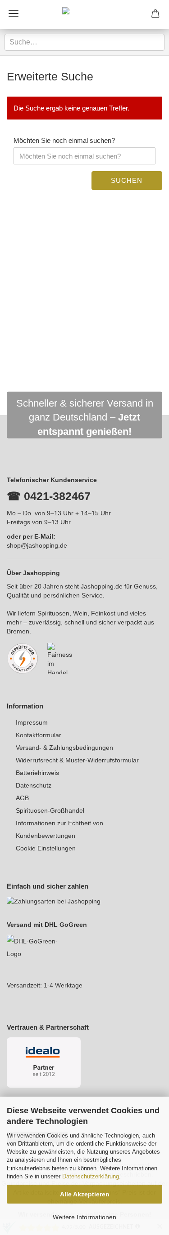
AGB (22, 797)
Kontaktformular (38, 735)
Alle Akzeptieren (85, 1194)
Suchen (126, 180)
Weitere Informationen (84, 1217)
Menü (13, 13)
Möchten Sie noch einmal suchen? (64, 140)
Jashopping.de (102, 586)
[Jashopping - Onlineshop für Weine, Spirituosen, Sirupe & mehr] (84, 14)
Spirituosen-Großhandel (50, 810)
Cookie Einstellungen (46, 848)
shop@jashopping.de (37, 545)
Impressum (32, 722)
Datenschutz (33, 785)
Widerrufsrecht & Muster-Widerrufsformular (77, 760)
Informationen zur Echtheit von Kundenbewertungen (59, 829)
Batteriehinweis (37, 772)
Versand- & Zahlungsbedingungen (64, 747)
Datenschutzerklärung (90, 1176)
